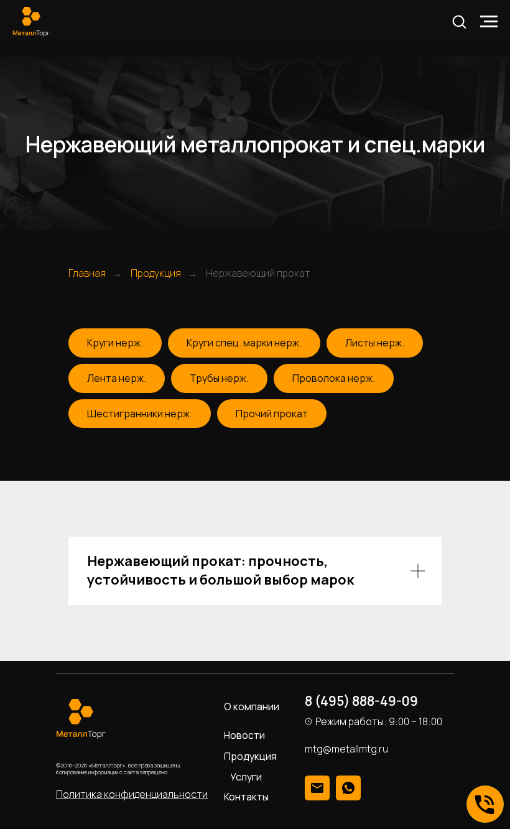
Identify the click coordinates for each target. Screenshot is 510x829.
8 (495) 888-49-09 (361, 701)
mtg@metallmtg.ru (346, 749)
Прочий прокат (272, 413)
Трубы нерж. (219, 378)
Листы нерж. (374, 343)
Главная (87, 273)
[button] (459, 21)
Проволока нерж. (333, 378)
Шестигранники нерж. (139, 413)
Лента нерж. (116, 378)
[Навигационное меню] (489, 22)
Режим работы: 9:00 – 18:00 (378, 721)
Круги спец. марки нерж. (244, 343)
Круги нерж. (115, 343)
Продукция (156, 273)
